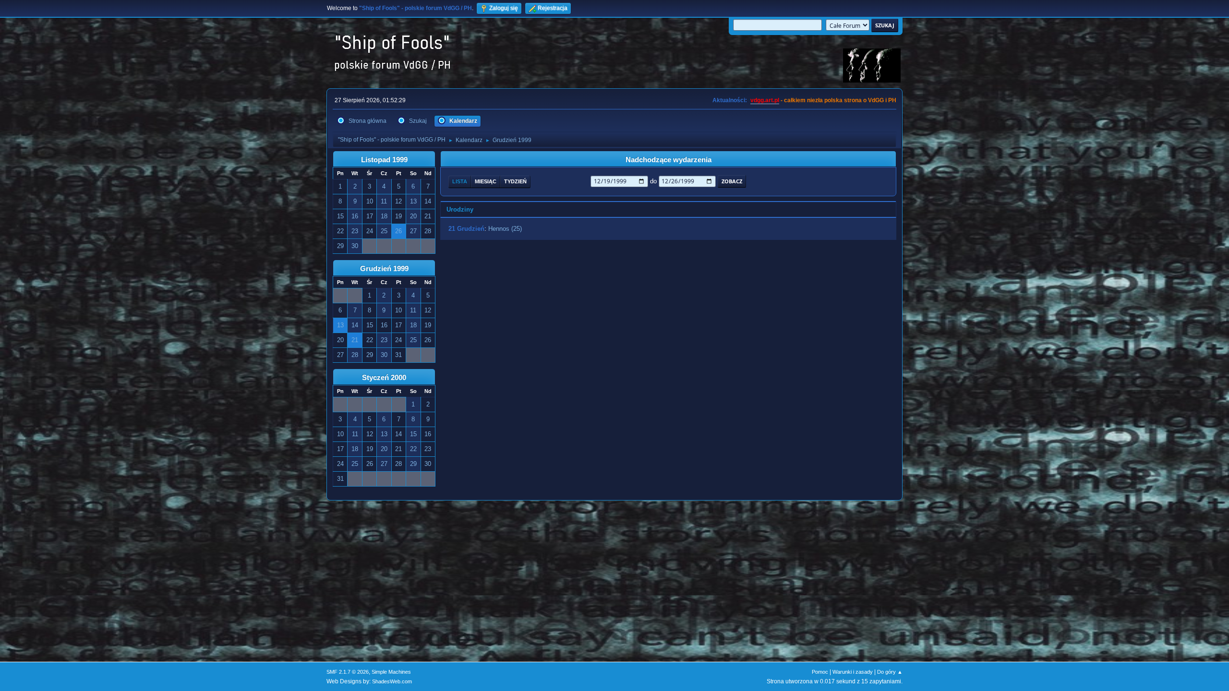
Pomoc (820, 672)
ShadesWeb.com (392, 681)
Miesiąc (485, 181)
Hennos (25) (505, 228)
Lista (459, 181)
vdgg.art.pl (764, 100)
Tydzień (515, 181)
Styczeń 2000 (384, 377)
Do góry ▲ (890, 672)
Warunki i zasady (852, 672)
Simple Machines (391, 672)
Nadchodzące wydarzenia (668, 160)
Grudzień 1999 (384, 269)
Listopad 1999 (384, 160)
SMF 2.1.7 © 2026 (347, 672)
